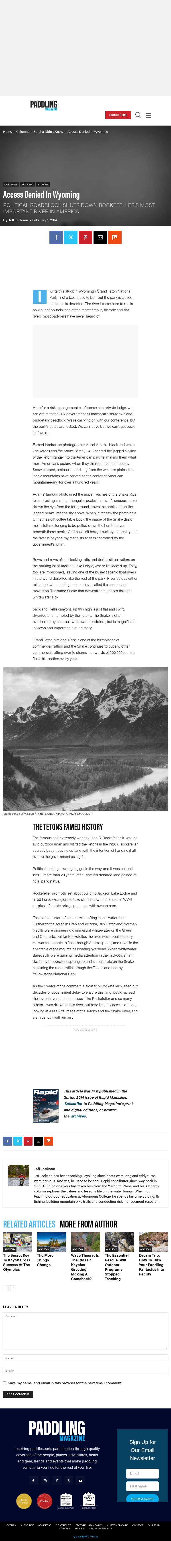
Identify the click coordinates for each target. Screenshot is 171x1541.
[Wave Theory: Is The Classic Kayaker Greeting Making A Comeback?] (85, 1242)
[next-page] (13, 1288)
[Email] (100, 237)
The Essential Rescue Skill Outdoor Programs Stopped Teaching (117, 1266)
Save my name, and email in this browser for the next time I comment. (65, 1382)
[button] (138, 116)
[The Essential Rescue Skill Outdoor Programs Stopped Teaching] (119, 1242)
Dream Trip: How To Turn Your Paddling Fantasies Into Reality (151, 1264)
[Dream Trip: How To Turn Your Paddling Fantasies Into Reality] (153, 1242)
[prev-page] (6, 1288)
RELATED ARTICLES (29, 1223)
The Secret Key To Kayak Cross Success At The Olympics (16, 1262)
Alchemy (27, 184)
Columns (22, 131)
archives (78, 1116)
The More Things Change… (45, 1259)
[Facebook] (56, 237)
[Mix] (115, 237)
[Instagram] (45, 1480)
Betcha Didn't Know (48, 131)
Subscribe (118, 114)
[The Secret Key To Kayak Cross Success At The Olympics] (17, 1242)
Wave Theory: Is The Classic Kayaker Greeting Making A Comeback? (85, 1266)
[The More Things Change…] (51, 1242)
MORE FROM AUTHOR (88, 1223)
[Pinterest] (85, 237)
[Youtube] (80, 1480)
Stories (43, 184)
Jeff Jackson (18, 219)
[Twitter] (70, 237)
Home (7, 131)
